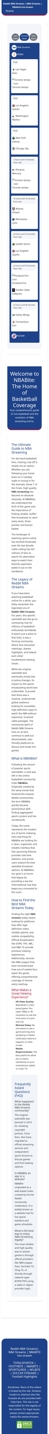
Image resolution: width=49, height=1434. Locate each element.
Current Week (24, 37)
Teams (9, 11)
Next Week (33, 37)
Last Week (15, 37)
